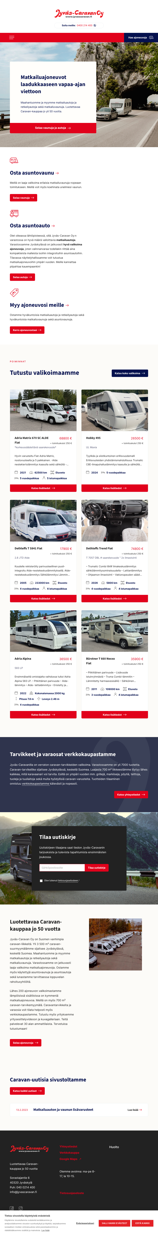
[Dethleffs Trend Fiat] (114, 520)
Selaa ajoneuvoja (23, 1042)
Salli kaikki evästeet (114, 1223)
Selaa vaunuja (21, 197)
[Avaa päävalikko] (11, 37)
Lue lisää (45, 1230)
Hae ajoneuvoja (137, 37)
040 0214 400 (26, 1187)
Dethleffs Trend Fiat (99, 548)
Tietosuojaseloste (72, 1193)
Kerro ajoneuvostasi (25, 330)
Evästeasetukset (85, 1223)
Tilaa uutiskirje (97, 867)
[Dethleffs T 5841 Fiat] (43, 520)
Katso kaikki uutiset (25, 1090)
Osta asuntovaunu (32, 173)
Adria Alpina (23, 659)
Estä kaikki (142, 1223)
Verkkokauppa (69, 1152)
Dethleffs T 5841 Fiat (28, 548)
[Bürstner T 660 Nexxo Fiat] (114, 631)
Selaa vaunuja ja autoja (50, 128)
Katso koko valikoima (128, 373)
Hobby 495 (93, 438)
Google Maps (69, 1159)
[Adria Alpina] (43, 631)
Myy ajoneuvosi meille (37, 305)
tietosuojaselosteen (68, 880)
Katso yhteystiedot (129, 794)
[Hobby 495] (114, 410)
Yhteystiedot (68, 1146)
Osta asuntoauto (30, 225)
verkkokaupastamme (36, 783)
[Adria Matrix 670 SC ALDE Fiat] (43, 410)
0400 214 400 (77, 25)
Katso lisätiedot (41, 488)
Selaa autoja (20, 277)
